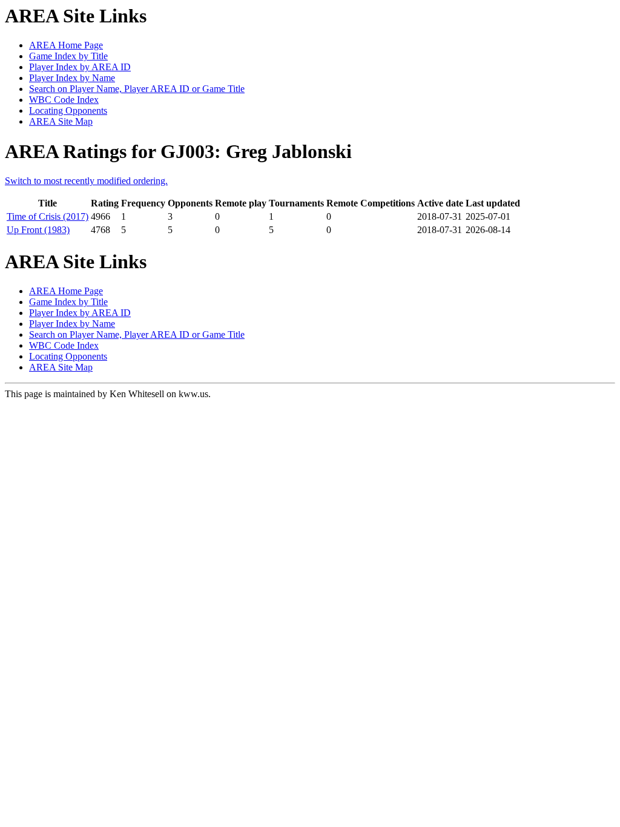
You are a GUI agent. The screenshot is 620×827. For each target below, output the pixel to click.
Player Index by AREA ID (80, 67)
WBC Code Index (64, 99)
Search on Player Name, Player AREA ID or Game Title (137, 89)
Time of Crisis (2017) (47, 216)
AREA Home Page (66, 45)
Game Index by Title (68, 56)
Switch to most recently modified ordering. (86, 181)
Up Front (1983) (38, 230)
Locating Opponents (68, 110)
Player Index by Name (72, 78)
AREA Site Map (61, 121)
